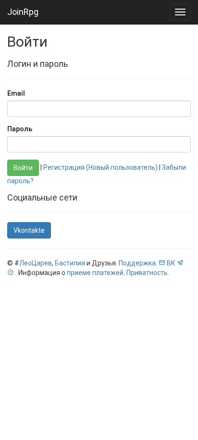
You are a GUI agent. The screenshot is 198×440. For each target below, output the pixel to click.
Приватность (147, 273)
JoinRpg (22, 12)
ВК (171, 263)
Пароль (19, 129)
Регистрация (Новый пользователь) (100, 167)
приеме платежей (95, 273)
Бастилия (70, 263)
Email (16, 93)
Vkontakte (29, 230)
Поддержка (137, 263)
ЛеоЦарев (35, 263)
